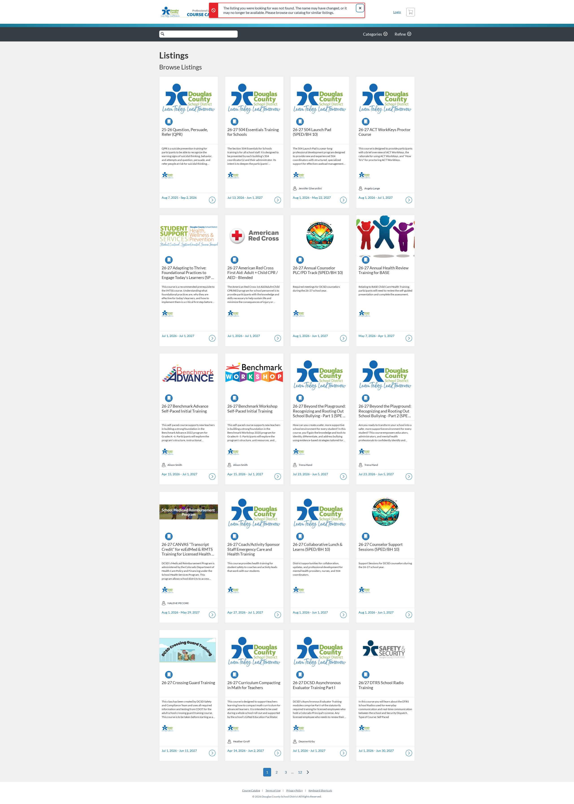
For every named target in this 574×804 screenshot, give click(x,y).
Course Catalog (251, 790)
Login (397, 12)
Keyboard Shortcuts (320, 790)
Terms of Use (272, 790)
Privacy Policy (294, 790)
